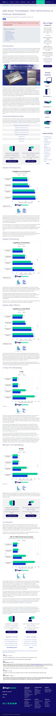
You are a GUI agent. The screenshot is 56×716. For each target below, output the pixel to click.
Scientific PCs (38, 693)
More (36, 694)
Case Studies (27, 706)
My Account (48, 2)
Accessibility (37, 707)
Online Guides (48, 689)
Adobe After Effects (9, 36)
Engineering (37, 691)
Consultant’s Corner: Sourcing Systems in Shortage (33, 639)
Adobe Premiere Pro (9, 33)
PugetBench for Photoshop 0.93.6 (21, 127)
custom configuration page (27, 609)
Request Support (48, 690)
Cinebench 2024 (21, 136)
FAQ (4, 697)
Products (17, 2)
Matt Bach (18, 17)
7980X (28, 650)
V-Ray (33, 100)
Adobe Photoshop (9, 35)
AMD (36, 650)
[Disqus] (28, 667)
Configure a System (11, 632)
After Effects (32, 650)
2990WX (9, 650)
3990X (19, 650)
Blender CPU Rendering (10, 39)
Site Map (5, 694)
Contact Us (47, 705)
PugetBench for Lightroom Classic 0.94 (21, 125)
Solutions (12, 2)
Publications (22, 2)
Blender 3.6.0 (21, 139)
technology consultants (7, 613)
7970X (25, 650)
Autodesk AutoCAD (28, 694)
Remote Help (47, 691)
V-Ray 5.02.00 (21, 141)
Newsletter (47, 706)
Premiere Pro (12, 652)
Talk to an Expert (40, 2)
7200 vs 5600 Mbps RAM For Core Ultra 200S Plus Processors (17, 641)
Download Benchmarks (10, 32)
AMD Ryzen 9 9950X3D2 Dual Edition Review (13, 639)
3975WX (16, 650)
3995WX (22, 650)
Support (28, 2)
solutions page (15, 608)
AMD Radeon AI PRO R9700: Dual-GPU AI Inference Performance (36, 643)
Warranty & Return (38, 701)
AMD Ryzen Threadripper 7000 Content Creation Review (18, 48)
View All (31, 647)
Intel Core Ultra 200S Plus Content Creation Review (14, 645)
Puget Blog (26, 702)
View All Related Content (12, 647)
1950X (6, 650)
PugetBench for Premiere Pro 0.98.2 (21, 129)
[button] (5, 188)
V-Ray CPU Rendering (10, 37)
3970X (12, 650)
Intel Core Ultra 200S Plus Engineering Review (13, 643)
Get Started (47, 66)
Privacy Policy (38, 705)
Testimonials (47, 701)
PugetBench (29, 100)
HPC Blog (26, 703)
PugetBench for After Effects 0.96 (21, 134)
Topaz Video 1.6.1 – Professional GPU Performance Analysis (35, 641)
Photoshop (8, 652)
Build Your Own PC (7, 691)
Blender (37, 100)
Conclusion (8, 40)
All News (26, 701)
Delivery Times (38, 706)
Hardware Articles (6, 5)
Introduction (8, 31)
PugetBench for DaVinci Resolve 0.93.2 (21, 132)
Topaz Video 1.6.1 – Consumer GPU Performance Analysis (35, 645)
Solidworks (26, 693)
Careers (46, 702)
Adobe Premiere (27, 690)
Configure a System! (12, 161)
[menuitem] (52, 2)
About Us (33, 2)
